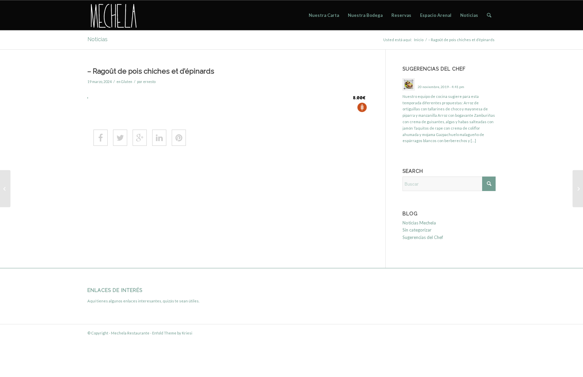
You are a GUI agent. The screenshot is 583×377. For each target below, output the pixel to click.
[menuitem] (323, 15)
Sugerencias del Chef (422, 237)
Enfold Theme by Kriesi (172, 333)
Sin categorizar (417, 230)
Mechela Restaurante (130, 333)
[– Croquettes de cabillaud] (5, 188)
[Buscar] (489, 15)
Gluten (126, 82)
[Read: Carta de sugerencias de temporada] (408, 84)
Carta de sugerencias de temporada (449, 80)
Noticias (97, 39)
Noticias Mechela (419, 222)
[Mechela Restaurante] (113, 15)
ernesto (149, 82)
